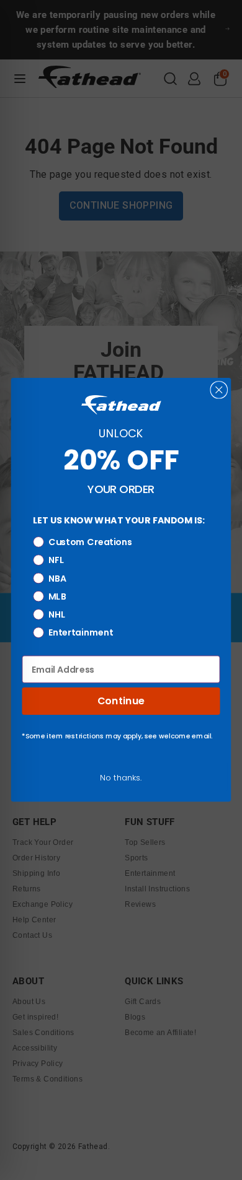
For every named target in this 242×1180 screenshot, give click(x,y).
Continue (121, 701)
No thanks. (120, 778)
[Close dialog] (218, 390)
